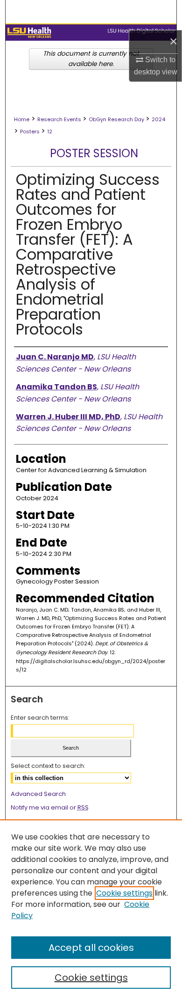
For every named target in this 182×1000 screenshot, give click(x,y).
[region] (91, 909)
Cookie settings (124, 893)
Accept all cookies (91, 947)
